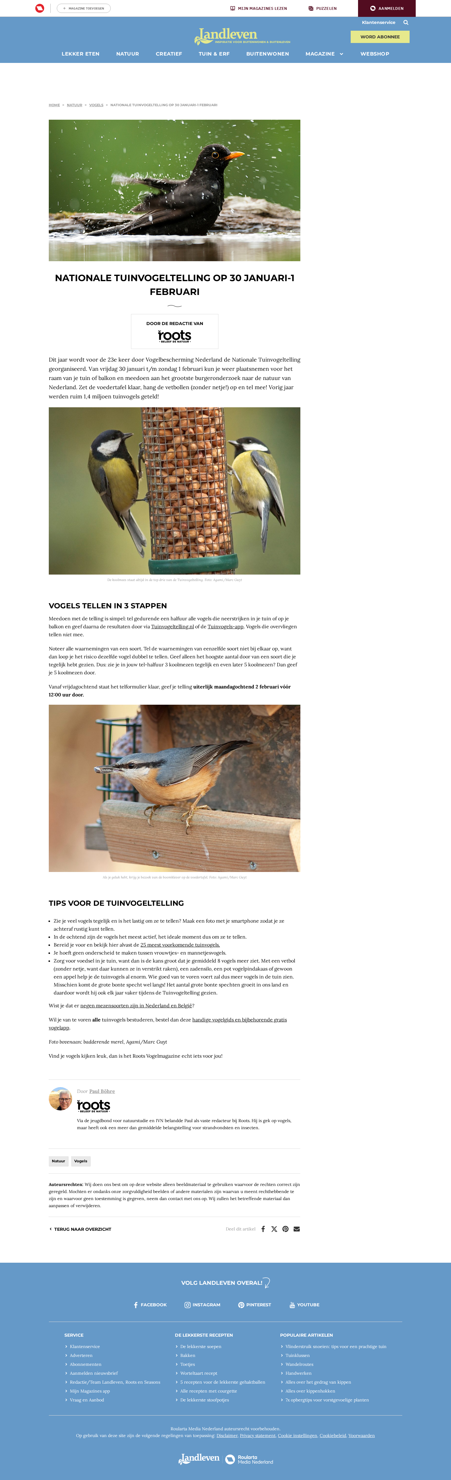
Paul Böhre (102, 1091)
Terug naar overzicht (82, 1229)
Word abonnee (380, 37)
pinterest (258, 1305)
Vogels (96, 105)
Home (54, 105)
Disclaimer (227, 1435)
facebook (154, 1305)
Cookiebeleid (333, 1435)
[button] (387, 8)
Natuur (74, 105)
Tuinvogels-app (226, 626)
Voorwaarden (362, 1435)
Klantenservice (378, 22)
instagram (206, 1305)
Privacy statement (258, 1435)
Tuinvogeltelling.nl (172, 626)
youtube (308, 1305)
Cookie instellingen (297, 1435)
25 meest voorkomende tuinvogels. (180, 945)
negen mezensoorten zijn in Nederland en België (136, 1005)
